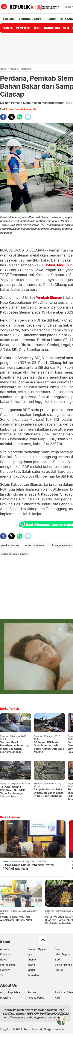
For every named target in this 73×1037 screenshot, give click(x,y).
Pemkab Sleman (49, 297)
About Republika (10, 992)
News (13, 68)
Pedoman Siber (64, 992)
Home (3, 68)
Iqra (30, 954)
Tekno (31, 964)
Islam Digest (62, 954)
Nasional (7, 27)
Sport (37, 27)
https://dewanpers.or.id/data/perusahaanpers (30, 1017)
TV (2, 975)
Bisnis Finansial (64, 964)
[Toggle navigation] (4, 7)
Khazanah (6, 954)
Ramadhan (34, 975)
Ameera (4, 949)
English (59, 969)
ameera (8, 18)
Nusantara (25, 68)
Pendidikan (23, 27)
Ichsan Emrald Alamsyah (21, 109)
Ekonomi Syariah (31, 18)
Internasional (51, 27)
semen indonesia (34, 545)
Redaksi (32, 992)
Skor (57, 949)
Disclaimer (6, 997)
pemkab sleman (10, 545)
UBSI (66, 27)
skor (51, 18)
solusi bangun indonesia (14, 553)
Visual (31, 969)
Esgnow (5, 969)
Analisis (32, 959)
